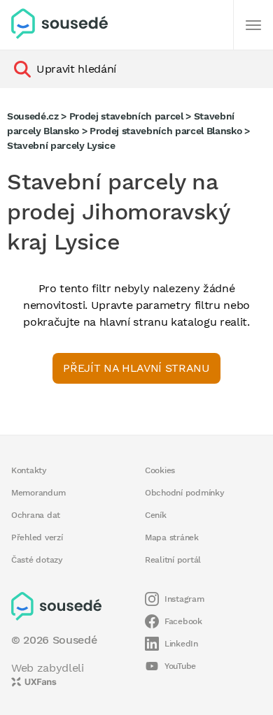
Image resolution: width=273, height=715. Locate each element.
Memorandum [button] (38, 493)
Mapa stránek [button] (172, 537)
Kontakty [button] (29, 470)
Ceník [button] (156, 515)
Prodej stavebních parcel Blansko (165, 130)
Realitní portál (173, 560)
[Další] (253, 25)
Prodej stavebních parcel (126, 116)
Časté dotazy (37, 560)
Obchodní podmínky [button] (185, 493)
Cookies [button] (160, 470)
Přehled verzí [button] (37, 537)
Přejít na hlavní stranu (136, 368)
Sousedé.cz (33, 116)
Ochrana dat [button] (35, 515)
